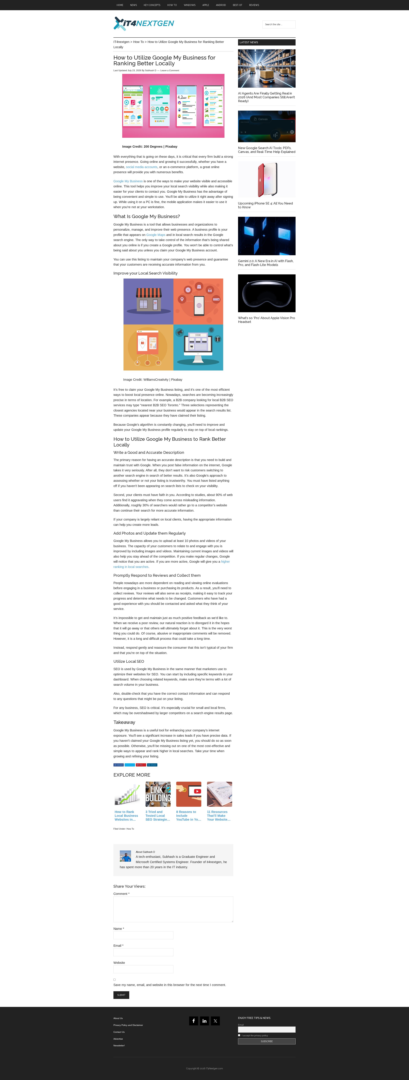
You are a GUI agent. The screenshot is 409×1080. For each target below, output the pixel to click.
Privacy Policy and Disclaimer (128, 1025)
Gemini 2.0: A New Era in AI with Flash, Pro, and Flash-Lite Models (265, 263)
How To (130, 828)
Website (119, 962)
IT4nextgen (143, 24)
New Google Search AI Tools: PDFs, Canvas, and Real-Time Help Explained (266, 150)
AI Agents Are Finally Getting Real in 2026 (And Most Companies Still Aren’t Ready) (266, 97)
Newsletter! (119, 1045)
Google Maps (155, 235)
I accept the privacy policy (254, 1035)
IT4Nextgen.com (214, 1068)
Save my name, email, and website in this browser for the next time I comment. (169, 985)
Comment (121, 893)
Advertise (118, 1039)
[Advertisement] (267, 355)
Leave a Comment (169, 70)
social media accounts (141, 167)
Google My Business (128, 181)
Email (118, 945)
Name (118, 928)
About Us (118, 1018)
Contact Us (119, 1032)
